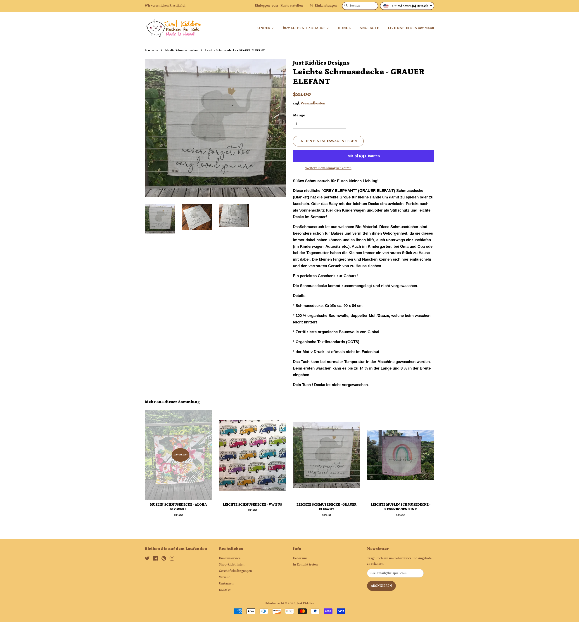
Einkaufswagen (326, 5)
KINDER (263, 28)
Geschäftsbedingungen (235, 571)
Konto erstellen (291, 5)
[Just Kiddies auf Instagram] (171, 559)
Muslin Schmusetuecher (181, 50)
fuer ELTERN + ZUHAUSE (304, 28)
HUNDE (344, 28)
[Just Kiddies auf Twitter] (147, 559)
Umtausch (226, 583)
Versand (224, 577)
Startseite (151, 50)
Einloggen (262, 5)
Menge (299, 115)
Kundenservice (229, 558)
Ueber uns (300, 558)
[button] (407, 6)
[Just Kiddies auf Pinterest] (163, 559)
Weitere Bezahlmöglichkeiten (328, 168)
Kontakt (224, 590)
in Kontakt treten (305, 564)
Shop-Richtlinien (231, 564)
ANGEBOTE (369, 28)
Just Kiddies (305, 603)
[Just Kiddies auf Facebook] (155, 559)
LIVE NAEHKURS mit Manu (411, 28)
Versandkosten (313, 103)
